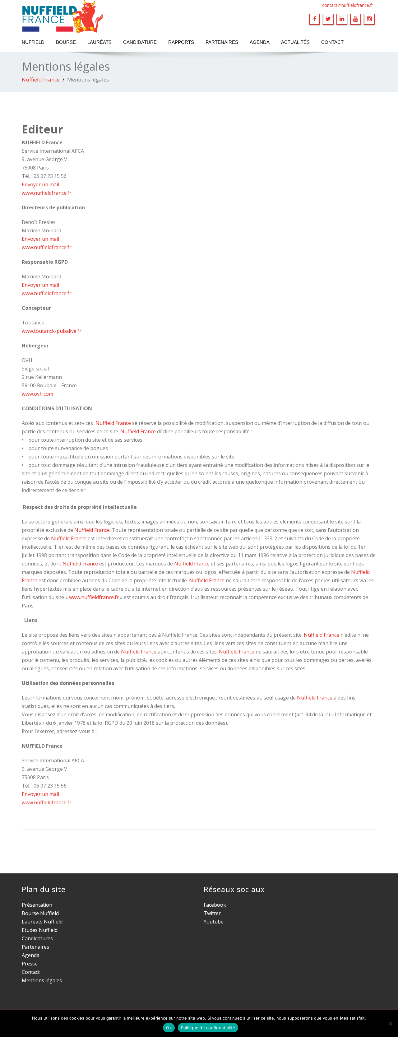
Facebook (215, 904)
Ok (169, 1027)
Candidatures (37, 938)
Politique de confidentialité (208, 1027)
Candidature (140, 42)
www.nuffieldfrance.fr (47, 192)
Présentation (37, 904)
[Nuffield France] (108, 16)
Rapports (181, 42)
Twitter (212, 913)
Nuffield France (41, 79)
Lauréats (99, 42)
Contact (332, 42)
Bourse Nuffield (40, 913)
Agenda (260, 42)
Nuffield (33, 42)
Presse (30, 963)
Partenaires (222, 42)
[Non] (390, 1024)
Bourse (66, 42)
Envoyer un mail (40, 184)
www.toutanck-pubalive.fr (53, 331)
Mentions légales (42, 980)
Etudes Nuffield (40, 930)
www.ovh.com (37, 393)
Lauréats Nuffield (42, 921)
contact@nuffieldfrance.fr (347, 5)
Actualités (295, 42)
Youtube (214, 921)
